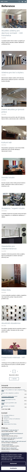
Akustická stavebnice (10, 323)
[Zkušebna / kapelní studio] (14, 199)
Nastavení (13, 463)
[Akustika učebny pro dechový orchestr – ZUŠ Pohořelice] (14, 18)
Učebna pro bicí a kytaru (12, 72)
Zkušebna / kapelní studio (13, 208)
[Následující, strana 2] (14, 371)
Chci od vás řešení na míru (8, 399)
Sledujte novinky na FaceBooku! (12, 419)
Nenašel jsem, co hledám (8, 406)
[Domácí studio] (14, 166)
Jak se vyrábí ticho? (7, 444)
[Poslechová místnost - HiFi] (14, 346)
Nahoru (15, 379)
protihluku (6, 420)
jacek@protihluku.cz (9, 415)
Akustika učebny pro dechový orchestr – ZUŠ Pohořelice (12, 33)
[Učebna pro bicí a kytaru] (14, 60)
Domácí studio (8, 177)
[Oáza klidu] (14, 275)
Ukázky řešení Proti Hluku (10, 424)
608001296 (6, 417)
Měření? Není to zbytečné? (9, 448)
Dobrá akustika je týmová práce (12, 110)
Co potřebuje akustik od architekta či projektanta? (12, 434)
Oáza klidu (6, 290)
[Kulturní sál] (14, 132)
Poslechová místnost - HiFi (13, 357)
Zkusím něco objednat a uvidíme (10, 393)
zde (11, 460)
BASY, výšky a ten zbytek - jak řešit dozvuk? (13, 441)
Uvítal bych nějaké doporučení (9, 396)
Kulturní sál (6, 142)
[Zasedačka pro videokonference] (14, 233)
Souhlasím (13, 468)
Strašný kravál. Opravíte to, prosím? (11, 438)
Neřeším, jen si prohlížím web (9, 403)
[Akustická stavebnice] (14, 313)
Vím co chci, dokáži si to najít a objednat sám (13, 390)
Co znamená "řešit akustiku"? (10, 430)
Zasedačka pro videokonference (9, 247)
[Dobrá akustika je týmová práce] (14, 97)
